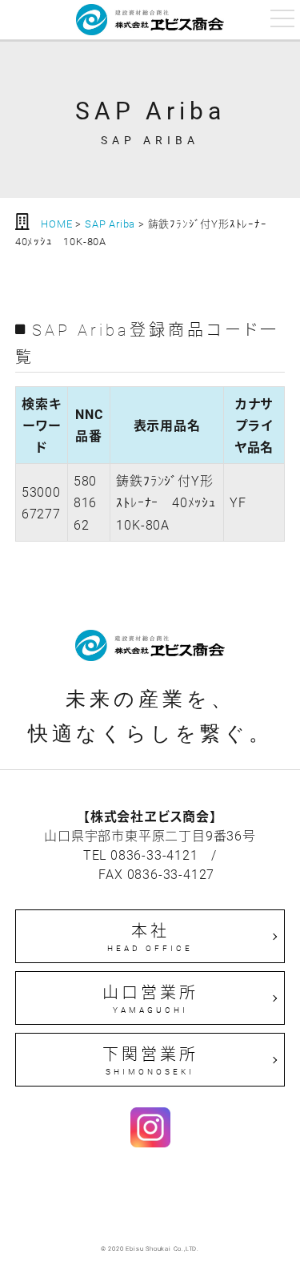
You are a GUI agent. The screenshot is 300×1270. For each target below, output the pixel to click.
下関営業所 (150, 1060)
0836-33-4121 (154, 854)
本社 (150, 937)
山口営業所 (150, 998)
